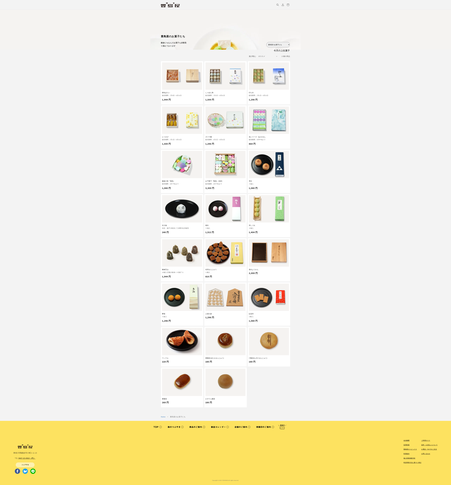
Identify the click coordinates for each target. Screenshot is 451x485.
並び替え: (252, 56)
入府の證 (208, 314)
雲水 (250, 181)
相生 (207, 225)
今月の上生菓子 (282, 50)
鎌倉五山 (165, 270)
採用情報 (406, 445)
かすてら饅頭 (210, 399)
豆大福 (164, 225)
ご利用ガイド (425, 440)
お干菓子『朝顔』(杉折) (213, 181)
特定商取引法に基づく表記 (412, 462)
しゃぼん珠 (209, 93)
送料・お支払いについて (429, 445)
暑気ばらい (166, 93)
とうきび (165, 137)
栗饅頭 (164, 399)
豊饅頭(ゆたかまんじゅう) (214, 358)
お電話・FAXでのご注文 (429, 449)
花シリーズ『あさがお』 (257, 137)
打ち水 (251, 93)
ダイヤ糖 (208, 137)
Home (163, 417)
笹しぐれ (252, 225)
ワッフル (165, 358)
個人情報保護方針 (409, 458)
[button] (277, 4)
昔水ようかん (254, 270)
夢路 (163, 314)
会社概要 (406, 440)
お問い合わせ (425, 454)
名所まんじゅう (211, 270)
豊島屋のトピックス (410, 449)
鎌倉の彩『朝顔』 (168, 181)
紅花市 (251, 314)
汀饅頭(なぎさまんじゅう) (258, 358)
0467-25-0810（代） (27, 458)
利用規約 (406, 454)
